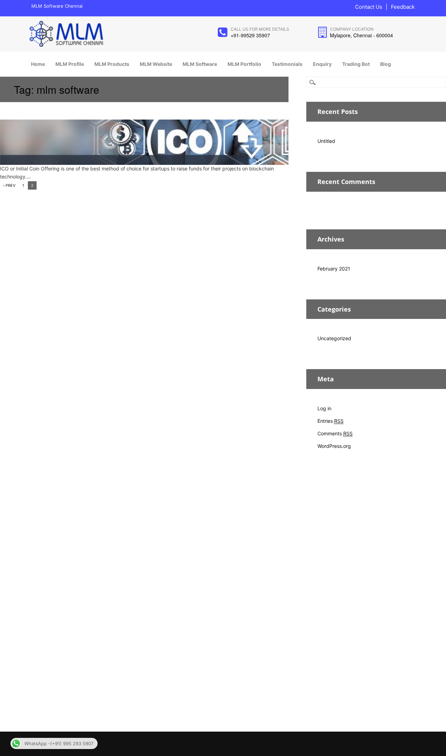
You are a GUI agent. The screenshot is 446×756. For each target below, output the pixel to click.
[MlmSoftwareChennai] (66, 45)
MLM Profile (69, 64)
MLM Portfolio (244, 64)
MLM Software (200, 64)
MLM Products (111, 64)
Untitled (326, 141)
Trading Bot (356, 64)
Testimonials (287, 64)
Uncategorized (334, 338)
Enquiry (322, 64)
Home (38, 64)
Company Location (352, 29)
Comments (335, 433)
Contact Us (368, 6)
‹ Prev (9, 185)
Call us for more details (260, 29)
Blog (385, 64)
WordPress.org (334, 446)
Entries (330, 421)
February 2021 (333, 269)
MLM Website (156, 64)
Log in (324, 408)
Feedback (403, 6)
